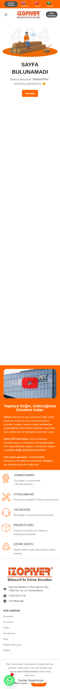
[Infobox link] (30, 480)
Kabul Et (38, 683)
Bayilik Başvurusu (12, 644)
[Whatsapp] (9, 680)
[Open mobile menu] (6, 14)
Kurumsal (8, 622)
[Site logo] (30, 14)
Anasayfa (8, 616)
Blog (5, 639)
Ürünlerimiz (9, 633)
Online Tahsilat (11, 4)
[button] (30, 383)
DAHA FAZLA (21, 683)
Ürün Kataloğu (52, 14)
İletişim (7, 650)
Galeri (6, 627)
